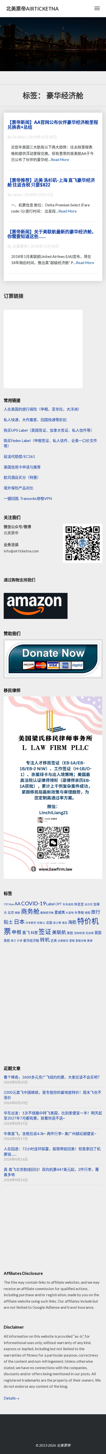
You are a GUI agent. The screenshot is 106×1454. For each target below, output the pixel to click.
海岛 (64, 922)
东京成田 (68, 904)
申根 (16, 932)
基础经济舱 (47, 912)
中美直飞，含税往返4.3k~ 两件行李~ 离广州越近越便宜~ (50, 1133)
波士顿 (57, 922)
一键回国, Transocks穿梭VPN (28, 498)
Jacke (17, 194)
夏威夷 (59, 912)
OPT (58, 904)
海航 (72, 922)
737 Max (9, 904)
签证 (44, 931)
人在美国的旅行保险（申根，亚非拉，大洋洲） (42, 409)
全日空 (89, 904)
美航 (70, 933)
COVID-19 (33, 903)
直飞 (26, 932)
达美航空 (63, 940)
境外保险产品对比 (18, 488)
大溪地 (70, 912)
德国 (87, 912)
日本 (19, 921)
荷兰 (13, 940)
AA (17, 903)
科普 (34, 933)
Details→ (11, 1398)
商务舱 (30, 911)
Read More (60, 159)
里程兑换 (80, 940)
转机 (45, 940)
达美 (54, 940)
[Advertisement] (53, 1004)
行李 (19, 940)
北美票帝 (20, 246)
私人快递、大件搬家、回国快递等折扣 (35, 419)
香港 (89, 940)
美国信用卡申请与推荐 (22, 467)
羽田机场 (79, 932)
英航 (7, 940)
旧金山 (41, 922)
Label (50, 904)
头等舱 (79, 912)
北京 (11, 912)
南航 (17, 912)
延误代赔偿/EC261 (19, 456)
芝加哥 (90, 932)
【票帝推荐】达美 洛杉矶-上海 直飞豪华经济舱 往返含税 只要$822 (51, 182)
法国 (49, 922)
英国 (97, 933)
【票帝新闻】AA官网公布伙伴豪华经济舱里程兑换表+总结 (52, 125)
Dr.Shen (19, 137)
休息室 (79, 904)
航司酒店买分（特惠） (22, 477)
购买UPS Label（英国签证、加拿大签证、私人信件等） (49, 430)
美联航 (59, 932)
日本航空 (30, 922)
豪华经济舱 (31, 940)
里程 (72, 940)
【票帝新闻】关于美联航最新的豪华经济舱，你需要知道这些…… (51, 234)
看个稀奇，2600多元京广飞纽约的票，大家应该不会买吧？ (52, 1077)
